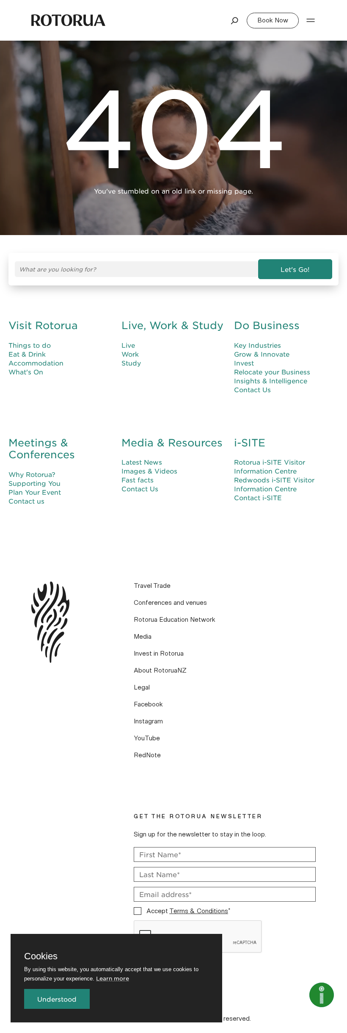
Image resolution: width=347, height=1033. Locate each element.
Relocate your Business (272, 372)
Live (128, 345)
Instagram (148, 721)
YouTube (147, 738)
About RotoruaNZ (160, 670)
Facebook (148, 704)
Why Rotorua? (31, 474)
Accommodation (35, 363)
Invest (244, 363)
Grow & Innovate (261, 354)
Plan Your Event (34, 492)
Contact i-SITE (258, 497)
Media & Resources (172, 443)
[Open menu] (311, 20)
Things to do (29, 345)
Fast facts (137, 480)
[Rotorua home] (68, 20)
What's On (25, 372)
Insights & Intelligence (270, 381)
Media (142, 636)
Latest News (141, 462)
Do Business (267, 325)
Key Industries (257, 345)
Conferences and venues (170, 602)
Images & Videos (149, 471)
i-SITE (249, 443)
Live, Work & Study (172, 325)
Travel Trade (152, 585)
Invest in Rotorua (159, 653)
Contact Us (252, 389)
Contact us (26, 501)
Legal (142, 687)
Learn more (112, 978)
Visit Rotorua (43, 325)
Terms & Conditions (198, 911)
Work (130, 354)
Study (131, 363)
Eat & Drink (27, 354)
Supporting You (34, 483)
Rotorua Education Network (174, 619)
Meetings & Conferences (41, 449)
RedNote (147, 755)
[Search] (235, 20)
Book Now (272, 20)
